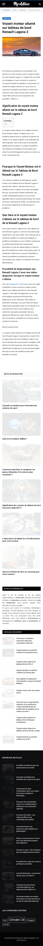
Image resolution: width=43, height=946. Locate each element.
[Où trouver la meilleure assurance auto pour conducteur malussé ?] (8, 641)
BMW (4, 920)
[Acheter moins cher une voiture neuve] (8, 693)
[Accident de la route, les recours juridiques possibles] (8, 864)
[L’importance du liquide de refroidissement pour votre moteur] (21, 524)
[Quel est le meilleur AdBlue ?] (21, 424)
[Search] (39, 4)
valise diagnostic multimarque (17, 284)
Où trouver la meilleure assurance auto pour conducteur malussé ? (25, 640)
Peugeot (30, 920)
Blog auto (20, 938)
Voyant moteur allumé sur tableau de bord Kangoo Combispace (26, 720)
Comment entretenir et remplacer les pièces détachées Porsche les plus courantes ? (18, 472)
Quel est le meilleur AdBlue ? (14, 439)
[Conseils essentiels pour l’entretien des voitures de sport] (21, 391)
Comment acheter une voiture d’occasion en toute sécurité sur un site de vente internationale (28, 899)
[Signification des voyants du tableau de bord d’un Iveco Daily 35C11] (21, 490)
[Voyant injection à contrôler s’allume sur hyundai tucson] (8, 653)
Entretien (6, 18)
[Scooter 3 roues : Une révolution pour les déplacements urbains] (8, 852)
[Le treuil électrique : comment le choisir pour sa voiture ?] (8, 876)
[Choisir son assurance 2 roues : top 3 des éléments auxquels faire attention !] (8, 841)
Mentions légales (29, 938)
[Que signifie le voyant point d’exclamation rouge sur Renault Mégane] (8, 681)
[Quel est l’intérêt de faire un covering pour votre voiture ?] (21, 557)
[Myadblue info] (21, 4)
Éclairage (5, 924)
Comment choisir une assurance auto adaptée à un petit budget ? (27, 829)
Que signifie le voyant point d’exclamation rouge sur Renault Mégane (28, 681)
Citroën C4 (17, 920)
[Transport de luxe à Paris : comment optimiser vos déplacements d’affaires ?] (8, 887)
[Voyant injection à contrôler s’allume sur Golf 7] (8, 739)
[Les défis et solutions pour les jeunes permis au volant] (8, 768)
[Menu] (3, 4)
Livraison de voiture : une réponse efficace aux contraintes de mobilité (25, 817)
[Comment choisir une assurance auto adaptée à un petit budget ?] (8, 829)
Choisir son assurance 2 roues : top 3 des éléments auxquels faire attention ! (28, 840)
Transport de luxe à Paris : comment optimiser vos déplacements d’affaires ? (26, 887)
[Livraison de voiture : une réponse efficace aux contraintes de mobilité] (8, 817)
